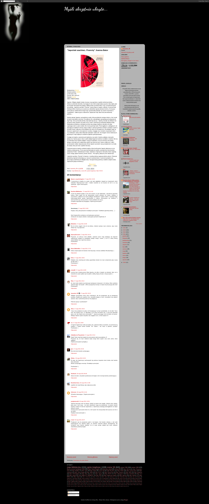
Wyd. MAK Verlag (72, 483)
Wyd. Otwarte (119, 472)
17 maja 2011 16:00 (82, 223)
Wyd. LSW (92, 484)
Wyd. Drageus (79, 481)
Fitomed (89, 483)
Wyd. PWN (133, 484)
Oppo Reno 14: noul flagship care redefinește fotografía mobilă (131, 219)
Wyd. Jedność (133, 475)
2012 (124, 232)
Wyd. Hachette (130, 473)
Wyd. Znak (84, 470)
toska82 (73, 270)
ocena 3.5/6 (98, 478)
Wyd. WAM (90, 472)
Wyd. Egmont (122, 475)
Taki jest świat (127, 116)
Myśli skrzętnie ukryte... (86, 9)
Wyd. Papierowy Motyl (122, 476)
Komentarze (72, 495)
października (126, 240)
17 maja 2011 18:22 (85, 293)
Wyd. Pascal (70, 486)
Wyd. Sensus (98, 486)
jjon (72, 349)
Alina (72, 308)
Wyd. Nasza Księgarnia (108, 484)
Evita (72, 257)
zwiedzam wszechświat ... (130, 207)
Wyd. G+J (139, 473)
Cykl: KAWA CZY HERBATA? (86, 475)
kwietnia (125, 253)
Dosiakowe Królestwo (129, 137)
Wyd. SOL (100, 481)
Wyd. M (92, 478)
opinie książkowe (91, 170)
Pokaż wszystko (139, 223)
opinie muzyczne (124, 486)
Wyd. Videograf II (118, 473)
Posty (70, 492)
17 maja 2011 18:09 (81, 270)
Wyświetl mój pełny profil (127, 52)
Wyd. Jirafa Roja (138, 481)
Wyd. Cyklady (95, 483)
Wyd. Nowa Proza (121, 478)
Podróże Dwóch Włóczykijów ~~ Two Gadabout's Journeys (131, 181)
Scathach (73, 373)
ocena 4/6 (101, 470)
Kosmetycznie (139, 483)
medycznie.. (69, 478)
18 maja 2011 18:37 (80, 419)
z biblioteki (127, 483)
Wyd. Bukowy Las (138, 480)
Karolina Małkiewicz (76, 191)
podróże (76, 478)
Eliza (72, 281)
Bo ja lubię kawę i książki (130, 148)
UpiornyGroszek (75, 234)
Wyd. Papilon (139, 484)
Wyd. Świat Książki (93, 469)
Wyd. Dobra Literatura (84, 478)
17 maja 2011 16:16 (85, 234)
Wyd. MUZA (108, 473)
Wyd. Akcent (70, 484)
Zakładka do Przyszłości (77, 335)
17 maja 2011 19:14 (90, 335)
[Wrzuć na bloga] (89, 168)
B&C (124, 169)
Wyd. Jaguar (98, 473)
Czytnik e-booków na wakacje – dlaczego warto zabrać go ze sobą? (134, 199)
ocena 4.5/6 (135, 467)
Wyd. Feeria (93, 481)
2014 (124, 227)
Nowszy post (71, 457)
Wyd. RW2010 (91, 486)
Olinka (73, 358)
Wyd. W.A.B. (99, 170)
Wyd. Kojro (104, 476)
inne (91, 473)
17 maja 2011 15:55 (83, 208)
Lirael (72, 419)
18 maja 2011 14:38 (85, 382)
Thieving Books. (127, 126)
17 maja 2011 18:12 (79, 281)
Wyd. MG (98, 475)
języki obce (132, 476)
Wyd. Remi (102, 483)
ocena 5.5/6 (124, 467)
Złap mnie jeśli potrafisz (135, 117)
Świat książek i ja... (128, 158)
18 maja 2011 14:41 (82, 392)
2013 (124, 230)
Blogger (126, 499)
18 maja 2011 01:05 (80, 358)
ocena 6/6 (118, 469)
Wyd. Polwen (84, 486)
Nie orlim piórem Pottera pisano (132, 217)
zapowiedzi (105, 478)
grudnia (125, 236)
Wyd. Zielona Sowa (120, 483)
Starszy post (113, 457)
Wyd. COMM (71, 481)
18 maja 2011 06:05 (82, 373)
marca (124, 255)
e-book (110, 486)
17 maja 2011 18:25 (79, 308)
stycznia (125, 259)
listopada (125, 238)
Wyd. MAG (128, 472)
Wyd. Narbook (99, 484)
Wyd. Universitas (86, 476)
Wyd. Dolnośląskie (74, 473)
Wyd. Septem (83, 480)
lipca (124, 246)
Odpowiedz (74, 186)
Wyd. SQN (106, 481)
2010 (124, 262)
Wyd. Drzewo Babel (114, 481)
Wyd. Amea (123, 480)
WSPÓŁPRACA (125, 58)
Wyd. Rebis (93, 470)
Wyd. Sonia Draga (79, 472)
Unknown (73, 392)
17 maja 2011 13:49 (89, 179)
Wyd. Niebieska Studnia (119, 484)
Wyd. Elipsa (86, 481)
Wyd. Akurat (135, 478)
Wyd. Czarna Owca (132, 470)
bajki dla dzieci (111, 470)
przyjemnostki (75, 401)
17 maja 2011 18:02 (79, 257)
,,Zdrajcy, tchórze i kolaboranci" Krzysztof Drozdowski (134, 172)
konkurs (138, 476)
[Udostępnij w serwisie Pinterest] (93, 168)
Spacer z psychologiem (77, 179)
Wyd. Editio (123, 481)
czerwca (125, 249)
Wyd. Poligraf (77, 486)
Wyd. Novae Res (109, 472)
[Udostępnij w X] (90, 168)
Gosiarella (126, 196)
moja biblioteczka (76, 170)
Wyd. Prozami (96, 476)
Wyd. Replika (75, 470)
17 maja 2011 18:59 (78, 322)
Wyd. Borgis (130, 480)
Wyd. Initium (130, 481)
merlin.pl (129, 478)
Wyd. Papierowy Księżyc (110, 475)
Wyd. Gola (86, 484)
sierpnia (125, 244)
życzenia (133, 483)
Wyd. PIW (127, 484)
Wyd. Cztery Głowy (79, 484)
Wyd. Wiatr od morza (110, 483)
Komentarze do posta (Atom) (80, 460)
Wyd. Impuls (72, 475)
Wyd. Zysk (105, 486)
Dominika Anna (75, 382)
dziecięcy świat (107, 469)
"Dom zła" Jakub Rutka (134, 149)
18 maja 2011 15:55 (84, 401)
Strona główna (92, 457)
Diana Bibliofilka (75, 248)
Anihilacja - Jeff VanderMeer (133, 139)
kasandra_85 (74, 293)
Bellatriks (73, 223)
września (125, 242)
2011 (124, 234)
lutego (124, 257)
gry (114, 486)
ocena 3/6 (104, 480)
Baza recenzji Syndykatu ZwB (75, 469)
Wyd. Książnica (138, 472)
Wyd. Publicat (75, 480)
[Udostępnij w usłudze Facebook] (92, 168)
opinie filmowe (111, 480)
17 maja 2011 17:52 (86, 248)
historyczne (112, 476)
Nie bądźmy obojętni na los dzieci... (130, 60)
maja (124, 251)
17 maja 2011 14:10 (88, 191)
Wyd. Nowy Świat (82, 483)
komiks (117, 486)
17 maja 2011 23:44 (79, 349)
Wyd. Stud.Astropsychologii (94, 480)
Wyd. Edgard (113, 478)
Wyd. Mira (84, 473)
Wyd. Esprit (77, 476)
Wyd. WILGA (127, 469)
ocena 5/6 (83, 170)
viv (72, 322)
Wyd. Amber (120, 470)
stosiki (117, 480)
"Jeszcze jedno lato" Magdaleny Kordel (134, 161)
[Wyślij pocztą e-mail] (87, 168)
